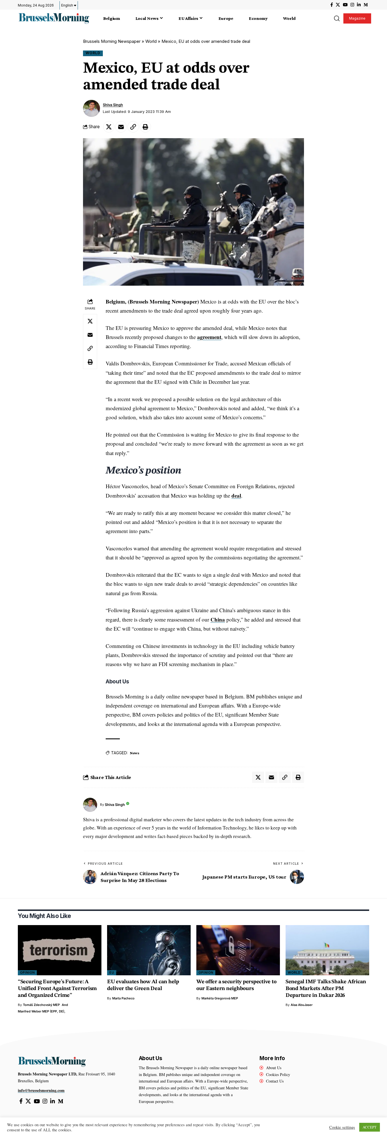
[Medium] (365, 5)
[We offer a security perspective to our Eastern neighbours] (238, 950)
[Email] (121, 126)
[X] (337, 5)
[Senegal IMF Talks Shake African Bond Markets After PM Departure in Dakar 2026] (327, 950)
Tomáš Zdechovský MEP (41, 1005)
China (217, 619)
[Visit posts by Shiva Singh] (91, 108)
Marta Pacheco (123, 998)
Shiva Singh (113, 105)
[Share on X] (108, 126)
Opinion (27, 972)
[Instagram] (352, 5)
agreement (209, 337)
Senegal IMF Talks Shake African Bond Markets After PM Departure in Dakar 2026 (326, 988)
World (151, 41)
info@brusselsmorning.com (41, 1090)
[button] (336, 18)
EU (111, 972)
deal (236, 495)
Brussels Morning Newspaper (112, 41)
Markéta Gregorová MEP (219, 998)
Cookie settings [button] (342, 1127)
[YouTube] (345, 5)
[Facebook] (331, 5)
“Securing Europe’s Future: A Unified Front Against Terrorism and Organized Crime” (57, 988)
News (134, 753)
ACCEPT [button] (370, 1127)
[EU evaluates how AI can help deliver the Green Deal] (149, 950)
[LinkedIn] (359, 5)
